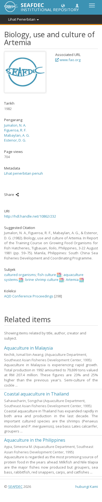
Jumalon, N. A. (15, 125)
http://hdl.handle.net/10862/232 (30, 216)
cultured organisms (20, 274)
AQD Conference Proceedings (28, 296)
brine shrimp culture (41, 279)
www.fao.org (70, 59)
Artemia (72, 279)
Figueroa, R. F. (15, 130)
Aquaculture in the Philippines (34, 440)
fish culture (47, 274)
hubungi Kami (86, 486)
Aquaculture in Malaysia (28, 348)
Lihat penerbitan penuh (23, 173)
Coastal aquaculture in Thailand (36, 394)
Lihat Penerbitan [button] (22, 19)
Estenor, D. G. (15, 140)
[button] (63, 5)
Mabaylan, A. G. (17, 135)
